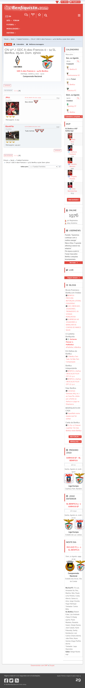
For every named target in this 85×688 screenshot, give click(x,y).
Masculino (69, 54)
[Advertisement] (32, 185)
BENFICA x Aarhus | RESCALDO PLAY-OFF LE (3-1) (73, 373)
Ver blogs (74, 441)
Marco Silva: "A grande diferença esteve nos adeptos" (73, 245)
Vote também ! (73, 200)
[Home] (25, 6)
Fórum (16, 21)
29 (78, 679)
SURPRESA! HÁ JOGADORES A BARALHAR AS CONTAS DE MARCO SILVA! (73, 325)
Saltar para (24, 166)
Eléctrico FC (71, 90)
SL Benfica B (71, 69)
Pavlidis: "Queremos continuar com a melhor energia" (72, 237)
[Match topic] (78, 61)
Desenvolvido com (37, 665)
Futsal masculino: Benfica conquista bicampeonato (71, 256)
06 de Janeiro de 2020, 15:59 (33, 97)
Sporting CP (71, 106)
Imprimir (7, 85)
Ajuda (58, 676)
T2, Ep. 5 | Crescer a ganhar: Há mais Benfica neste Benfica (73, 427)
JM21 (7, 97)
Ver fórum (74, 437)
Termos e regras (65, 676)
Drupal (51, 665)
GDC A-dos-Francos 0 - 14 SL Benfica (32, 71)
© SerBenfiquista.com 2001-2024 (15, 684)
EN (10, 16)
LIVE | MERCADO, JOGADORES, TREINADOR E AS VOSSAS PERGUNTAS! (73, 311)
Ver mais (73, 263)
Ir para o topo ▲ (76, 676)
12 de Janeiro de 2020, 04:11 (32, 126)
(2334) (74, 511)
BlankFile (9, 126)
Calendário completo (72, 116)
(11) (74, 465)
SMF (46, 665)
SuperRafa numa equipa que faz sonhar (73, 416)
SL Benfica (71, 84)
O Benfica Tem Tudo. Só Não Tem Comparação (72, 359)
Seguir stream (72, 278)
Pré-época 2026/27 (72, 251)
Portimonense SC (73, 75)
